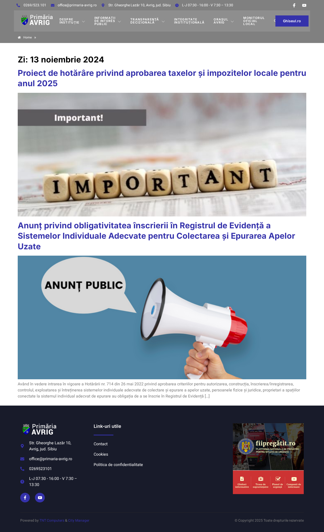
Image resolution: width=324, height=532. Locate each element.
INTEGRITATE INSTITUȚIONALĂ (189, 20)
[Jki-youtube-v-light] (40, 497)
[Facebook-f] (25, 497)
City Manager (78, 520)
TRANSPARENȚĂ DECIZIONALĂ (144, 20)
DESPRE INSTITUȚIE (69, 20)
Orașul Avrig (221, 20)
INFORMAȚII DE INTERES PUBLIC (104, 21)
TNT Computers (51, 520)
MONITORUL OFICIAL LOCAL (254, 21)
